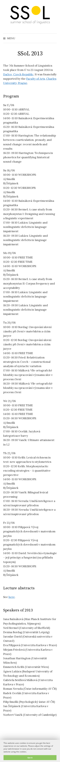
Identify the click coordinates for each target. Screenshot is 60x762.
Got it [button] (30, 757)
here (11, 597)
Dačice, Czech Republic (18, 74)
